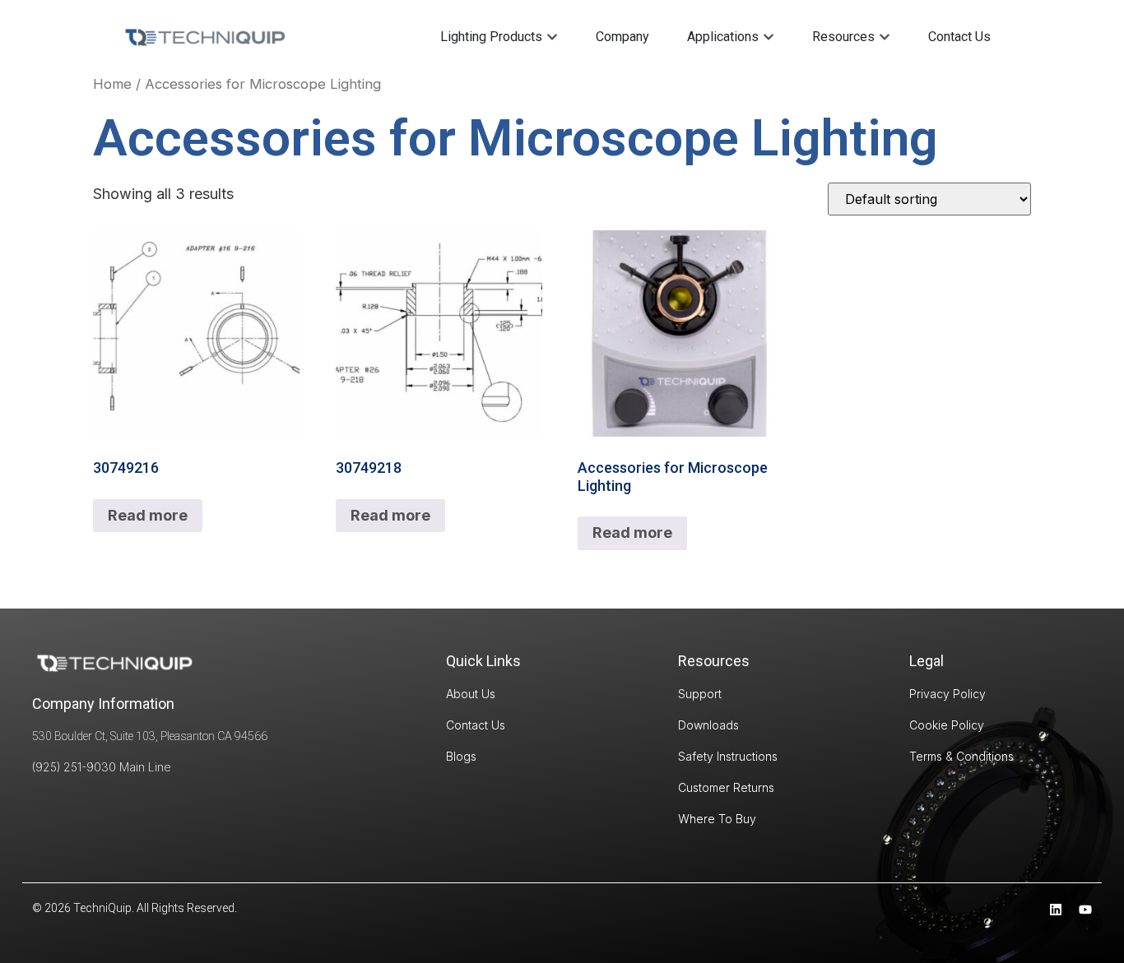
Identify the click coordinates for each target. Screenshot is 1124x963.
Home (112, 84)
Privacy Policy (947, 694)
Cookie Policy (946, 725)
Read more (148, 515)
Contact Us (475, 725)
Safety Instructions (728, 756)
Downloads (708, 725)
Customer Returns (726, 787)
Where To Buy (717, 819)
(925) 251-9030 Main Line (101, 767)
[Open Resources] (884, 37)
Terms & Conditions (961, 756)
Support (700, 694)
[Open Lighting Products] (552, 37)
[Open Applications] (768, 37)
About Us (470, 694)
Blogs (461, 756)
